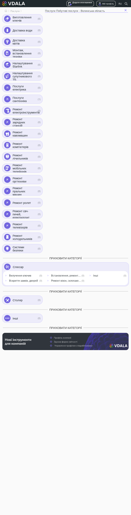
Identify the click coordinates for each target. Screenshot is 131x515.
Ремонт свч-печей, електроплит (21, 214)
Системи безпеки (18, 248)
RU (120, 3)
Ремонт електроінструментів (26, 110)
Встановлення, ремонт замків (68, 275)
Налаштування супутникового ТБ (23, 76)
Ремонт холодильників (22, 237)
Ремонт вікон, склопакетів (66, 280)
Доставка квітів (19, 41)
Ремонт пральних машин (19, 191)
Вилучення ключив (20, 275)
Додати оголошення (82, 2)
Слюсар (18, 267)
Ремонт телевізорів (20, 225)
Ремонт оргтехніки (19, 179)
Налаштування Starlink (23, 64)
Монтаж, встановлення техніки (22, 53)
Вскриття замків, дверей (23, 280)
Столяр (18, 300)
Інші (95, 275)
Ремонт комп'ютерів (20, 145)
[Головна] (6, 11)
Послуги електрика (19, 87)
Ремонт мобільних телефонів (20, 168)
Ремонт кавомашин (20, 133)
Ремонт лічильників (20, 156)
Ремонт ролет (22, 203)
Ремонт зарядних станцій (19, 122)
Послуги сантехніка (20, 99)
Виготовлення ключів (22, 18)
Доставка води (22, 30)
